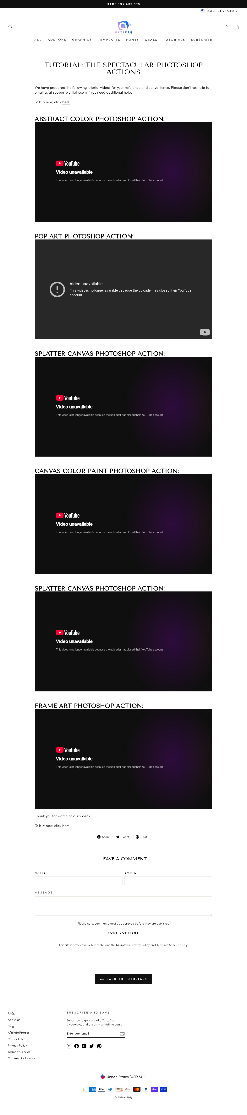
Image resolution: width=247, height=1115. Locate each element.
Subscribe (202, 39)
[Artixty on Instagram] (69, 1046)
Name (40, 872)
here (66, 102)
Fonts (132, 39)
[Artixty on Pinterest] (99, 1046)
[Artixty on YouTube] (84, 1046)
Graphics (82, 39)
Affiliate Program (19, 1032)
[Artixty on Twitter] (91, 1046)
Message (44, 892)
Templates (109, 39)
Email (130, 872)
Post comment (123, 932)
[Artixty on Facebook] (76, 1046)
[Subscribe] (122, 1033)
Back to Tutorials (126, 979)
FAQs (11, 1013)
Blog (11, 1026)
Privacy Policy (140, 945)
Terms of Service (167, 945)
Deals (151, 39)
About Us (14, 1020)
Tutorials (174, 39)
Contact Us (15, 1039)
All (38, 39)
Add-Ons (57, 39)
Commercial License (21, 1058)
